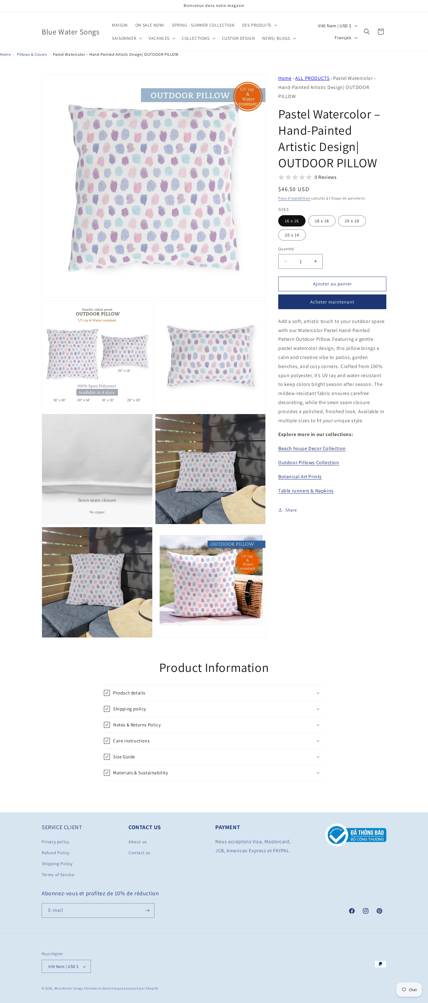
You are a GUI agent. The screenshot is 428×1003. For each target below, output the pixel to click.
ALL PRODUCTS (312, 78)
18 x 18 (322, 221)
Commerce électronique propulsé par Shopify (121, 988)
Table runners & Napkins (306, 490)
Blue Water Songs (69, 988)
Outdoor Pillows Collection (308, 462)
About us (137, 841)
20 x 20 (352, 221)
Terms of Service (58, 874)
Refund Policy (56, 852)
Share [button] (291, 510)
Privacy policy (55, 841)
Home (5, 54)
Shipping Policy (57, 863)
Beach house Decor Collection (312, 448)
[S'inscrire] (147, 910)
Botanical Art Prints (300, 476)
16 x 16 (292, 221)
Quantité (286, 249)
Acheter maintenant (332, 302)
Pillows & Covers (32, 54)
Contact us (139, 852)
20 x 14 (292, 235)
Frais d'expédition (294, 198)
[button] (259, 25)
